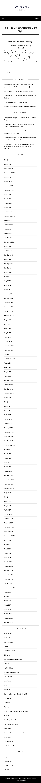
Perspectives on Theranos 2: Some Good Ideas (18, 91)
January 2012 (8, 380)
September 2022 (9, 173)
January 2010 (8, 475)
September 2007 (9, 588)
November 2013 (9, 307)
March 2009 (8, 514)
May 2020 (7, 194)
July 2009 (7, 497)
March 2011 (8, 419)
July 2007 (7, 596)
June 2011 (7, 406)
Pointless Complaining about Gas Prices (16, 711)
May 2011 (7, 410)
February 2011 (9, 423)
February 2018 (9, 220)
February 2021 (9, 186)
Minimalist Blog (31, 778)
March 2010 (8, 467)
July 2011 (7, 402)
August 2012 (8, 363)
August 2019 (8, 207)
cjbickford (20, 48)
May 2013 (7, 333)
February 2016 (9, 251)
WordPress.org (9, 770)
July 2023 (7, 160)
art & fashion (8, 633)
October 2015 (8, 255)
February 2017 (9, 233)
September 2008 (9, 536)
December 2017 (9, 225)
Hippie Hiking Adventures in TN (14, 126)
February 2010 (9, 471)
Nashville (7, 689)
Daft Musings (20, 6)
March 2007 (8, 614)
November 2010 (9, 436)
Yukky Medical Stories (11, 746)
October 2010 (8, 441)
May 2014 (7, 281)
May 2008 (7, 553)
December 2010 (9, 432)
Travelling (7, 737)
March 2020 (8, 199)
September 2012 (9, 359)
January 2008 (8, 570)
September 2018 (9, 216)
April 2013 (7, 337)
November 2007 (9, 579)
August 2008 (8, 540)
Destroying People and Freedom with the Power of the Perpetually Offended (19, 146)
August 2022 (8, 177)
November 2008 (9, 531)
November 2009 (9, 484)
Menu (37, 18)
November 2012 (9, 350)
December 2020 (9, 190)
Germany (7, 664)
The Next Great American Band (14, 733)
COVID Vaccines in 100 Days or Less (15, 102)
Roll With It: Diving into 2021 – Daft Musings (18, 124)
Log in (6, 757)
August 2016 (8, 246)
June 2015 (7, 259)
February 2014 (9, 294)
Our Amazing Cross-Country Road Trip (16, 694)
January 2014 (8, 298)
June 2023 (7, 164)
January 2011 (8, 428)
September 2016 (9, 242)
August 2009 (8, 493)
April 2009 (7, 510)
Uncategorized (8, 741)
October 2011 (8, 389)
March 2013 (8, 341)
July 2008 (7, 544)
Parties (6, 707)
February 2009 (9, 518)
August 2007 (8, 592)
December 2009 (9, 480)
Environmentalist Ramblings (13, 659)
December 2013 (9, 302)
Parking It (7, 702)
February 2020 (9, 203)
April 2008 (7, 557)
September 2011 (9, 393)
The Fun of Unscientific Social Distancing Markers (20, 106)
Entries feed (8, 761)
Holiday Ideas (8, 668)
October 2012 (8, 354)
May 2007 (7, 605)
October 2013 (8, 311)
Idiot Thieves (8, 676)
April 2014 (7, 285)
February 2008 (9, 566)
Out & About (8, 698)
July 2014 (7, 276)
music (6, 685)
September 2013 (9, 315)
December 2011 (9, 384)
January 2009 (8, 523)
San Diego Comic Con (11, 720)
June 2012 (7, 367)
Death (6, 646)
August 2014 (8, 272)
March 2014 (8, 289)
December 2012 (9, 346)
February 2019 (9, 212)
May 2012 (7, 371)
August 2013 (8, 320)
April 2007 (7, 609)
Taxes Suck (7, 728)
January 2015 (8, 263)
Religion (6, 715)
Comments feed (9, 765)
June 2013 (7, 328)
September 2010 (9, 445)
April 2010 (7, 462)
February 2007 (9, 618)
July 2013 (7, 324)
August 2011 (8, 397)
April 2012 (7, 376)
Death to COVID (9, 651)
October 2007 (8, 583)
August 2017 (8, 229)
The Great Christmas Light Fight (20, 42)
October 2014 (8, 268)
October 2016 (8, 238)
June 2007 (7, 601)
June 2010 (7, 454)
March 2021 (8, 181)
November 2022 (9, 168)
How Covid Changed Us (11, 672)
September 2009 (9, 488)
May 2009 (7, 506)
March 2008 (8, 562)
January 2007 (8, 622)
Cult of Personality (10, 638)
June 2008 (7, 549)
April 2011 (7, 415)
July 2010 (7, 449)
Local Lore (7, 681)
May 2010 (7, 458)
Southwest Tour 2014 (11, 724)
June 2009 (7, 501)
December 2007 (9, 575)
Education (7, 655)
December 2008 (9, 527)
